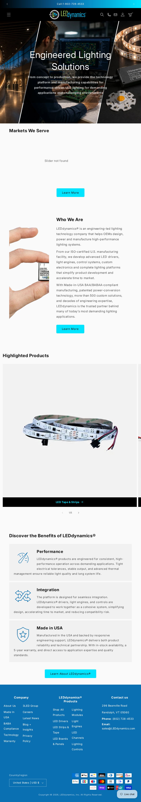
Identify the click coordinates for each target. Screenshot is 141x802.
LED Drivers (60, 721)
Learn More (70, 192)
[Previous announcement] (7, 4)
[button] (9, 15)
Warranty (10, 741)
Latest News (31, 718)
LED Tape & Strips (67, 502)
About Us (10, 705)
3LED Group (30, 705)
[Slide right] (79, 513)
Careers (28, 711)
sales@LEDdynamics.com (118, 728)
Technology (11, 734)
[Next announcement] (134, 4)
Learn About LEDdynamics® (70, 673)
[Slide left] (62, 513)
